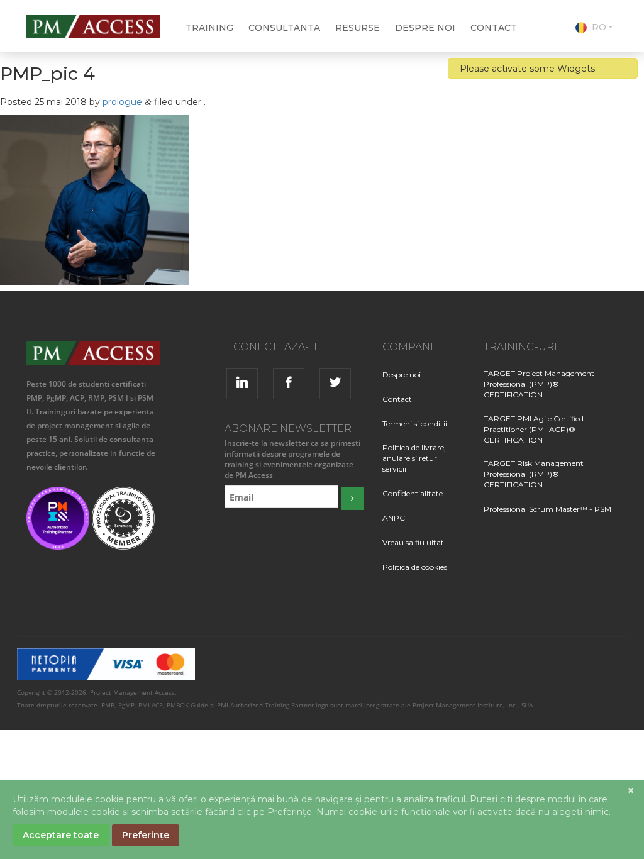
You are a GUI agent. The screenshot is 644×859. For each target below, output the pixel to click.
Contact (493, 27)
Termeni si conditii (414, 423)
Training (209, 27)
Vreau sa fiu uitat (413, 542)
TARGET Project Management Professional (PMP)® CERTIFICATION (539, 384)
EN (597, 43)
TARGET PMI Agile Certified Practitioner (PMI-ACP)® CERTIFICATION (534, 429)
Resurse (357, 27)
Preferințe (145, 835)
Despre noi (425, 27)
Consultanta (284, 27)
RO (599, 27)
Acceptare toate (61, 835)
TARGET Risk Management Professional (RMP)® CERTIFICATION (534, 473)
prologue (122, 102)
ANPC (393, 518)
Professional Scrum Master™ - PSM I (549, 509)
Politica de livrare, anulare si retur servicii (414, 458)
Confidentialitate (412, 493)
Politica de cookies (414, 567)
